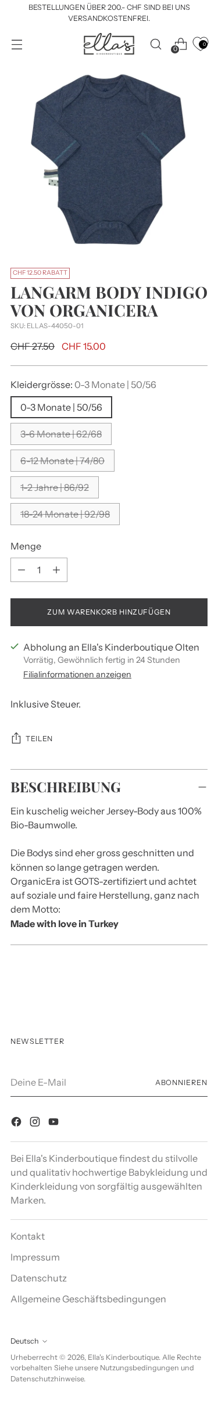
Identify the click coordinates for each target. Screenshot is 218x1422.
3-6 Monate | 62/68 (61, 434)
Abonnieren (181, 1082)
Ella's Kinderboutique (123, 1357)
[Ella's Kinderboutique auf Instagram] (36, 1123)
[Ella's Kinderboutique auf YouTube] (55, 1123)
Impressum (35, 1257)
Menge (25, 546)
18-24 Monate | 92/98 (65, 514)
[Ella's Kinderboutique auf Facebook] (17, 1123)
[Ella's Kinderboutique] (109, 44)
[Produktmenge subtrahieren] (56, 569)
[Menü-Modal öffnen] (16, 44)
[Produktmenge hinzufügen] (21, 569)
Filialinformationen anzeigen (77, 674)
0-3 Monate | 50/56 (61, 407)
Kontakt (27, 1236)
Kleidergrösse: (83, 384)
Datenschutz (38, 1278)
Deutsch (24, 1341)
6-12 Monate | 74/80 (62, 460)
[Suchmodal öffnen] (155, 44)
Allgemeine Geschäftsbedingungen (88, 1299)
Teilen (39, 738)
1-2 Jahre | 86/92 (54, 487)
